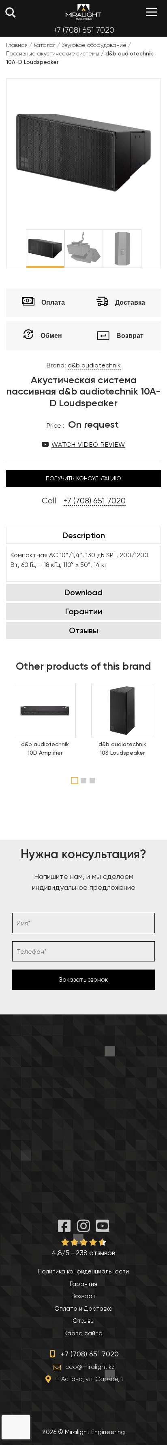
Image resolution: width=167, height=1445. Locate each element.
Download (83, 592)
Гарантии (83, 611)
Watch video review (88, 444)
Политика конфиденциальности (83, 1271)
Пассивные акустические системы (52, 53)
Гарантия (83, 1284)
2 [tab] (84, 780)
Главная (17, 45)
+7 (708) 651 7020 (83, 30)
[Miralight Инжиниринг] (83, 12)
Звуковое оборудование (94, 45)
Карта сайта (83, 1333)
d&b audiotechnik (94, 365)
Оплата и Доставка (83, 1308)
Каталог (45, 45)
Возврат (83, 1296)
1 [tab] (75, 780)
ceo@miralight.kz (89, 1367)
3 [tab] (93, 780)
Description (83, 535)
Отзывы (83, 630)
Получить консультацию (83, 478)
